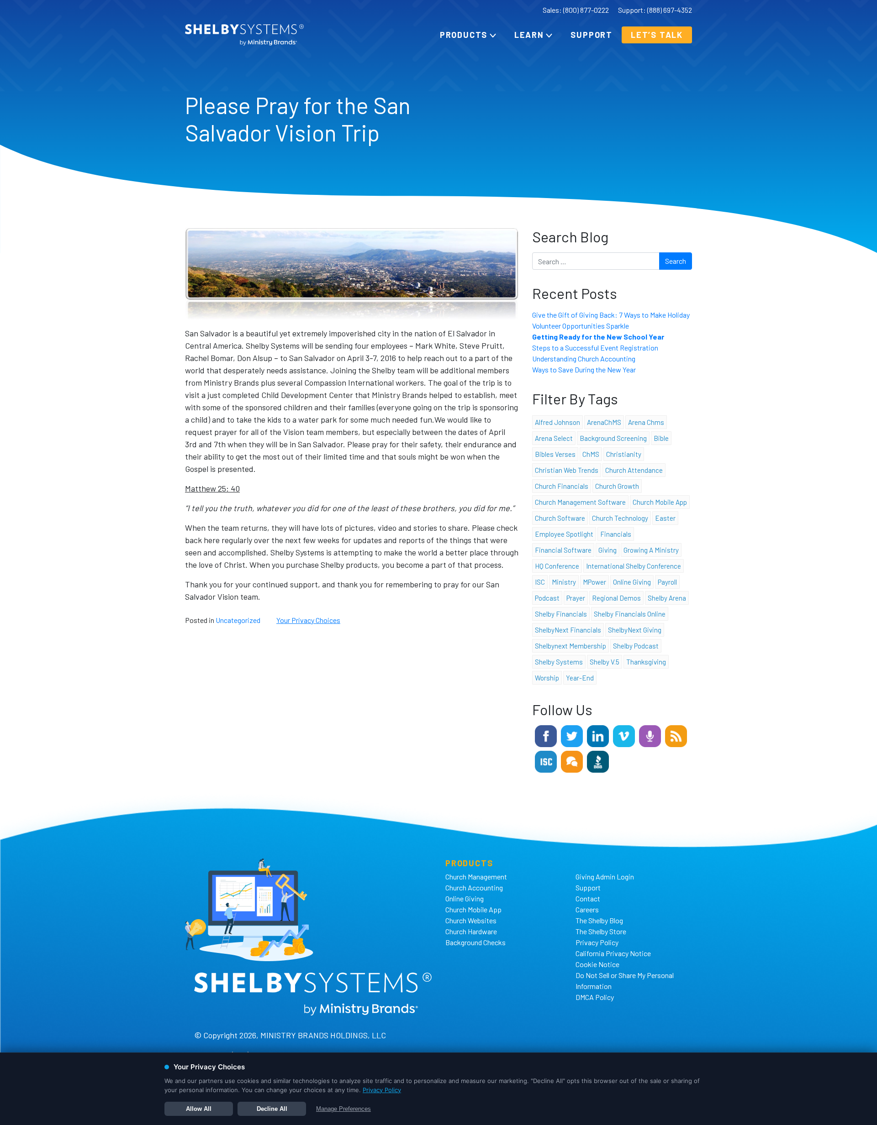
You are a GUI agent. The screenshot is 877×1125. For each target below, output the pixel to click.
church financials (561, 486)
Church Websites (471, 920)
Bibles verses (555, 454)
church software (560, 518)
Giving (607, 550)
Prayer (575, 598)
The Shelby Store (601, 931)
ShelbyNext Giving (634, 630)
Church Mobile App (660, 502)
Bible (661, 438)
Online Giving (464, 898)
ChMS (590, 454)
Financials (615, 534)
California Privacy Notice (613, 953)
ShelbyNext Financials (568, 630)
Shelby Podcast (636, 646)
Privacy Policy (597, 942)
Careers (587, 909)
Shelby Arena (667, 598)
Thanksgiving (646, 662)
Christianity (623, 454)
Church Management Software (580, 502)
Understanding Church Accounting (583, 358)
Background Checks (475, 942)
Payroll (667, 582)
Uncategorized (238, 620)
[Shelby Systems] (244, 35)
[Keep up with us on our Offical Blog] (676, 735)
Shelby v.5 (604, 662)
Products (463, 35)
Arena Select (554, 438)
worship (547, 678)
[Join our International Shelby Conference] (546, 760)
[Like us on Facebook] (546, 735)
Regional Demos (616, 598)
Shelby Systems (559, 662)
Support (592, 35)
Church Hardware (471, 931)
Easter (665, 518)
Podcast (547, 598)
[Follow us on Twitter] (572, 735)
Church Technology (620, 518)
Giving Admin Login (605, 876)
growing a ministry (651, 550)
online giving (632, 582)
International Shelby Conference (633, 566)
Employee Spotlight (564, 534)
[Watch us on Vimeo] (624, 735)
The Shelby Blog (599, 920)
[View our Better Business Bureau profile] (598, 760)
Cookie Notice (597, 964)
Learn (529, 35)
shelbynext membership (570, 646)
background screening (613, 438)
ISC (540, 582)
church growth (617, 486)
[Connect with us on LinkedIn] (598, 735)
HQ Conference (557, 566)
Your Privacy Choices (308, 620)
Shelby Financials (561, 614)
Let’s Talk (657, 35)
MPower (594, 582)
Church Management (476, 876)
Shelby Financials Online (630, 614)
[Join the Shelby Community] (572, 760)
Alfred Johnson (557, 422)
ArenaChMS (604, 422)
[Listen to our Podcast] (650, 735)
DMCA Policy (595, 997)
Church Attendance (634, 470)
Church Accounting (474, 887)
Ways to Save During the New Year (584, 369)
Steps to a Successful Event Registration (595, 347)
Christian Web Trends (566, 470)
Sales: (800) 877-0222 (576, 9)
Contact (588, 898)
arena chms (646, 422)
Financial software (563, 550)
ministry (564, 582)
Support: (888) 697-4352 (655, 9)
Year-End (580, 678)
